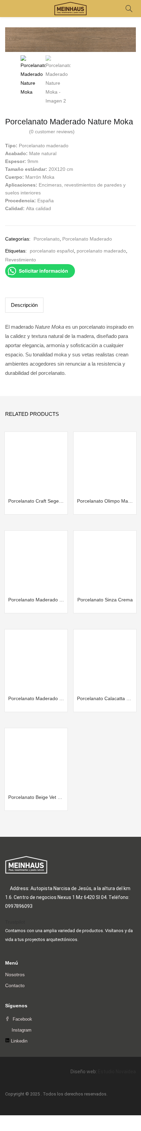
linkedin (18, 1041)
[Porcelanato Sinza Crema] (105, 561)
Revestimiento (20, 259)
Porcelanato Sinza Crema (105, 599)
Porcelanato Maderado (87, 239)
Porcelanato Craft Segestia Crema (36, 501)
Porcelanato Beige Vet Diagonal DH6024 (36, 797)
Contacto (15, 985)
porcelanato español (52, 251)
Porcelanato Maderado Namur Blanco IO (36, 698)
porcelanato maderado (101, 251)
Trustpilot (15, 922)
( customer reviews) (52, 131)
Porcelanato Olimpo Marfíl (105, 501)
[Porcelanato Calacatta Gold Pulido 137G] (105, 660)
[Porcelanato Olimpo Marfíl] (105, 463)
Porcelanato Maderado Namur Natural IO (36, 599)
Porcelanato (47, 239)
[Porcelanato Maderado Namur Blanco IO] (36, 660)
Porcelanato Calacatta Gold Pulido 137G (105, 698)
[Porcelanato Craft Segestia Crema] (36, 463)
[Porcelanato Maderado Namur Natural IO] (36, 561)
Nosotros (15, 974)
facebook (21, 1019)
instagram (20, 1030)
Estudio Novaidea (117, 1071)
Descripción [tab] (24, 305)
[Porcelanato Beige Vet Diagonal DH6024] (36, 759)
